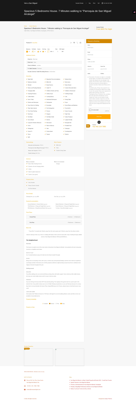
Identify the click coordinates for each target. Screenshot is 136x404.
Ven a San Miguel (30, 3)
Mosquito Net (68, 122)
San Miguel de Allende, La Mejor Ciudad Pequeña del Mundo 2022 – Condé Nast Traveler (91, 380)
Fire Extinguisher (50, 108)
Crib (66, 96)
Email (89, 52)
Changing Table (31, 90)
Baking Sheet (68, 79)
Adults (89, 73)
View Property (38, 365)
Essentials (48, 105)
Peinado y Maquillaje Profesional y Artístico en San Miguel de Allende (86, 386)
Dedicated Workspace (51, 99)
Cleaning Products (32, 93)
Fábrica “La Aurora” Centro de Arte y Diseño (81, 388)
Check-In (89, 66)
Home (25, 26)
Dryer (66, 102)
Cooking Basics (50, 96)
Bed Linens (67, 82)
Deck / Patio (31, 99)
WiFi (29, 137)
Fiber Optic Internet (32, 108)
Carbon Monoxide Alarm (70, 87)
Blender (29, 85)
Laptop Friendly (68, 119)
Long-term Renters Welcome (34, 122)
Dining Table (68, 99)
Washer (67, 134)
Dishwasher (49, 102)
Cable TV (48, 87)
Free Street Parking (32, 111)
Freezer (48, 111)
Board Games (49, 85)
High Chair (67, 114)
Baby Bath (30, 79)
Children (102, 73)
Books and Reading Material (34, 87)
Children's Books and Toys (52, 90)
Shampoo (67, 128)
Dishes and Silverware (33, 102)
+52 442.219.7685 (108, 3)
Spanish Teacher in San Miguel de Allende (80, 382)
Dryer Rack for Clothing (33, 105)
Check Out (103, 66)
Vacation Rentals (79, 3)
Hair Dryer (30, 114)
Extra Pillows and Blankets (71, 105)
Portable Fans (68, 125)
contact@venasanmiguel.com (33, 389)
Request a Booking (93, 41)
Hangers (48, 114)
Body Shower (68, 85)
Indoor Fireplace (69, 116)
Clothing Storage (69, 93)
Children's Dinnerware (70, 90)
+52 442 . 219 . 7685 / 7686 (33, 386)
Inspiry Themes (108, 398)
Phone (89, 59)
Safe (47, 128)
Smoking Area (68, 131)
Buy (90, 3)
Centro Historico (33, 26)
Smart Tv (30, 131)
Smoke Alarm (49, 131)
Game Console (68, 111)
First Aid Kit (67, 108)
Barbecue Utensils (32, 82)
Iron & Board (31, 119)
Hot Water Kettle (50, 116)
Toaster (48, 134)
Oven (29, 125)
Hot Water (30, 116)
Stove (29, 134)
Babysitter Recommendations (53, 79)
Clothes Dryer (49, 93)
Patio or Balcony (50, 125)
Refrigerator (30, 128)
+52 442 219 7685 (99, 126)
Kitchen (48, 119)
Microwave (49, 122)
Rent (94, 3)
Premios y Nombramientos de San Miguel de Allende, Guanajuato (86, 384)
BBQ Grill (48, 82)
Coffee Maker (31, 96)
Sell (98, 3)
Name (89, 45)
